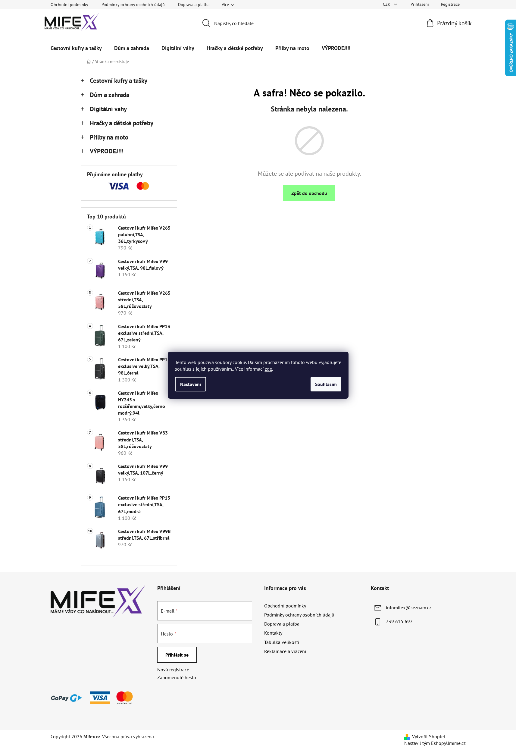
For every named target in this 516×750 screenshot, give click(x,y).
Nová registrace (173, 670)
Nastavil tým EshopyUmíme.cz (435, 743)
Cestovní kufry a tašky (118, 81)
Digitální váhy (108, 109)
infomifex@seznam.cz (408, 607)
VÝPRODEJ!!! (107, 151)
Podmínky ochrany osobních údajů (133, 4)
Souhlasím (326, 384)
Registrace (450, 4)
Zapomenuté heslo (176, 677)
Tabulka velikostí (281, 642)
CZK (387, 4)
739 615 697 (399, 621)
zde (268, 369)
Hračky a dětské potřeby (121, 123)
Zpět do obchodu (309, 193)
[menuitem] (76, 48)
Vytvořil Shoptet (428, 736)
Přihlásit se (177, 655)
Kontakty (273, 633)
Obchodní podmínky (69, 4)
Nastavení (190, 384)
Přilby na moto (109, 137)
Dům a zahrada (109, 95)
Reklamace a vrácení (285, 651)
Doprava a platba (194, 4)
